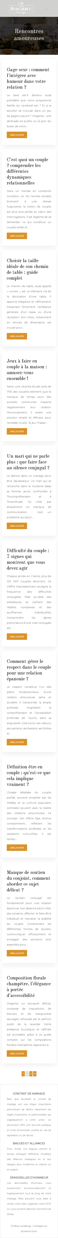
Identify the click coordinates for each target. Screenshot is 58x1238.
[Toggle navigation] (46, 8)
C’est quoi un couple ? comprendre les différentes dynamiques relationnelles (27, 171)
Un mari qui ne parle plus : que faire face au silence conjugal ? (28, 462)
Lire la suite (17, 135)
